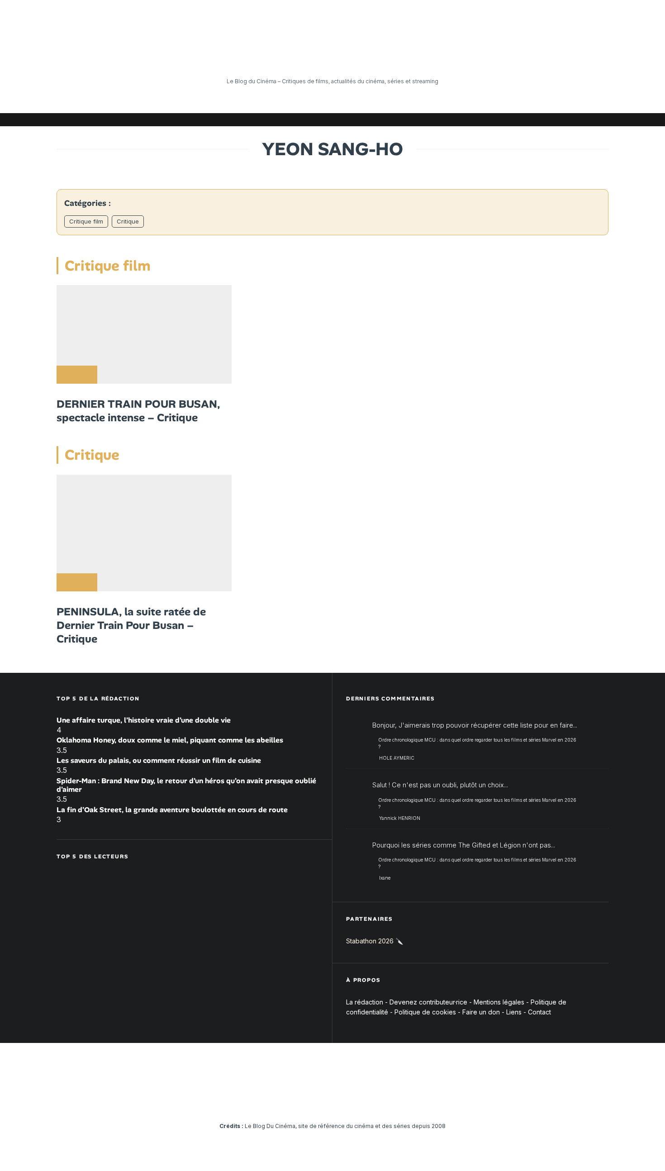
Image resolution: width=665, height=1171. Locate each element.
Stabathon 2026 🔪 (374, 941)
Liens (514, 1012)
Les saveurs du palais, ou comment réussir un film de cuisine (159, 760)
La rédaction (364, 1002)
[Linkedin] (547, 119)
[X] (506, 119)
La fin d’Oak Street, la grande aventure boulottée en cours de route (172, 809)
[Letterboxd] (574, 119)
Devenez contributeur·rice (428, 1002)
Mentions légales (499, 1002)
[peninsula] (144, 533)
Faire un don (481, 1012)
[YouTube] (534, 119)
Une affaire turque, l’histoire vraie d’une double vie (144, 720)
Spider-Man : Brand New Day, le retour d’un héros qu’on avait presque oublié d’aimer (186, 785)
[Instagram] (520, 119)
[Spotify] (588, 119)
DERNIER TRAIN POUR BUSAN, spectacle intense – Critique (138, 410)
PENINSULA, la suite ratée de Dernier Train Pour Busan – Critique (131, 625)
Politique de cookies (425, 1012)
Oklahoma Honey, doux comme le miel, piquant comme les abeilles (170, 740)
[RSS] (601, 119)
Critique (128, 221)
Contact (539, 1012)
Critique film (86, 221)
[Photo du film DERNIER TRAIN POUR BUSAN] (144, 334)
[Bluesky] (561, 119)
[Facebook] (493, 119)
